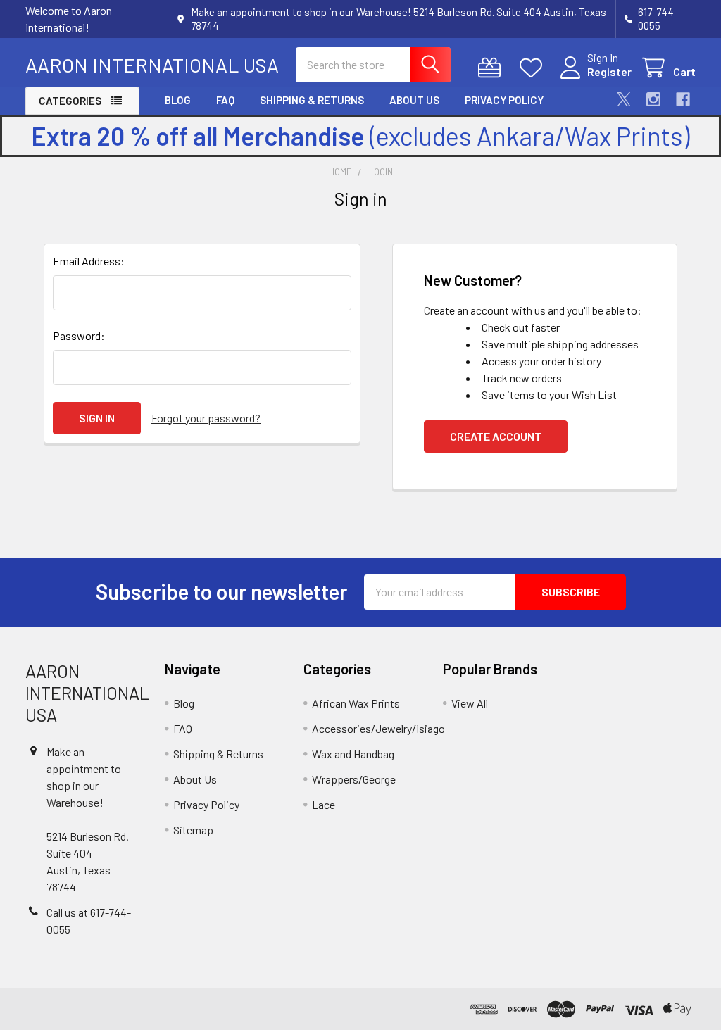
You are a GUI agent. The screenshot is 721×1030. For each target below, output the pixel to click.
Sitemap (193, 829)
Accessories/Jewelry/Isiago (378, 728)
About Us (414, 100)
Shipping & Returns (312, 100)
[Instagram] (653, 99)
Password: (79, 335)
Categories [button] (70, 100)
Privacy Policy (504, 100)
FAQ (225, 100)
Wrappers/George (354, 779)
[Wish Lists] (534, 68)
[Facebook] (683, 99)
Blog (178, 100)
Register (609, 71)
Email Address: (89, 261)
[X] (624, 99)
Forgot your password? (206, 418)
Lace (323, 804)
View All (469, 703)
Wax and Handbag (353, 753)
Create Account (495, 436)
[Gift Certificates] (492, 68)
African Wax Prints (356, 703)
